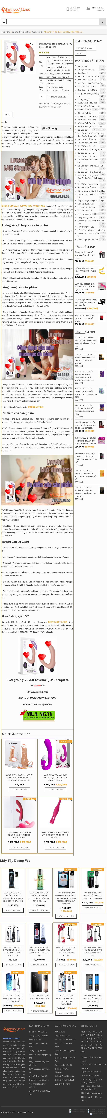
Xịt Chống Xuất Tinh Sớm (88, 239)
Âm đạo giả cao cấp (86, 69)
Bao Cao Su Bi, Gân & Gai (88, 76)
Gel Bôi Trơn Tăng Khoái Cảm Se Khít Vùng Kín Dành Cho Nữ (91, 178)
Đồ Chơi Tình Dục (85, 113)
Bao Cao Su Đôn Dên (87, 79)
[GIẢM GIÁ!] (66, 889)
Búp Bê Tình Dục (62, 1035)
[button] (31, 43)
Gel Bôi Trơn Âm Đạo (87, 139)
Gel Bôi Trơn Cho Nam (87, 142)
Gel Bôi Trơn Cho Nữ (86, 146)
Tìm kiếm (80, 53)
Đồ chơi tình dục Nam (87, 119)
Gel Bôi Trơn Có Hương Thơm (90, 149)
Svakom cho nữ (84, 214)
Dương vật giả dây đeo (87, 103)
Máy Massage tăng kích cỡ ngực (91, 200)
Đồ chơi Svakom (84, 109)
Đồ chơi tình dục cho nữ (88, 116)
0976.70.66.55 (75, 10)
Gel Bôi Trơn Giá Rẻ (86, 153)
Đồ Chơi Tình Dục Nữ (21, 32)
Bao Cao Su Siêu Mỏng (87, 90)
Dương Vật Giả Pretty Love (89, 106)
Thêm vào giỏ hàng (57, 97)
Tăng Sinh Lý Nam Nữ (87, 217)
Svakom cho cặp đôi (86, 207)
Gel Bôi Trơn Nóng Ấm (64, 1076)
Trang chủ (5, 32)
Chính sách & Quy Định (91, 1093)
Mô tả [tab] (7, 114)
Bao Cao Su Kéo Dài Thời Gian (90, 83)
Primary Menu (4, 21)
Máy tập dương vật (86, 204)
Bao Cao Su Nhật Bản (87, 86)
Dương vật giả (37, 32)
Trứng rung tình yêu (86, 227)
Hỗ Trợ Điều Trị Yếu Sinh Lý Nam (91, 191)
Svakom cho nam (85, 210)
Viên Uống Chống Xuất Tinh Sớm (91, 230)
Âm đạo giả (82, 66)
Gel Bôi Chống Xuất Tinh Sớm (90, 126)
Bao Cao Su (83, 73)
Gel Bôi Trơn (83, 130)
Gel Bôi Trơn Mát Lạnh (64, 1080)
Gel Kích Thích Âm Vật (87, 187)
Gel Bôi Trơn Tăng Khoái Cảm (90, 172)
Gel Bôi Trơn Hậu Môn (87, 156)
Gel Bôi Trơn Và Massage (88, 184)
